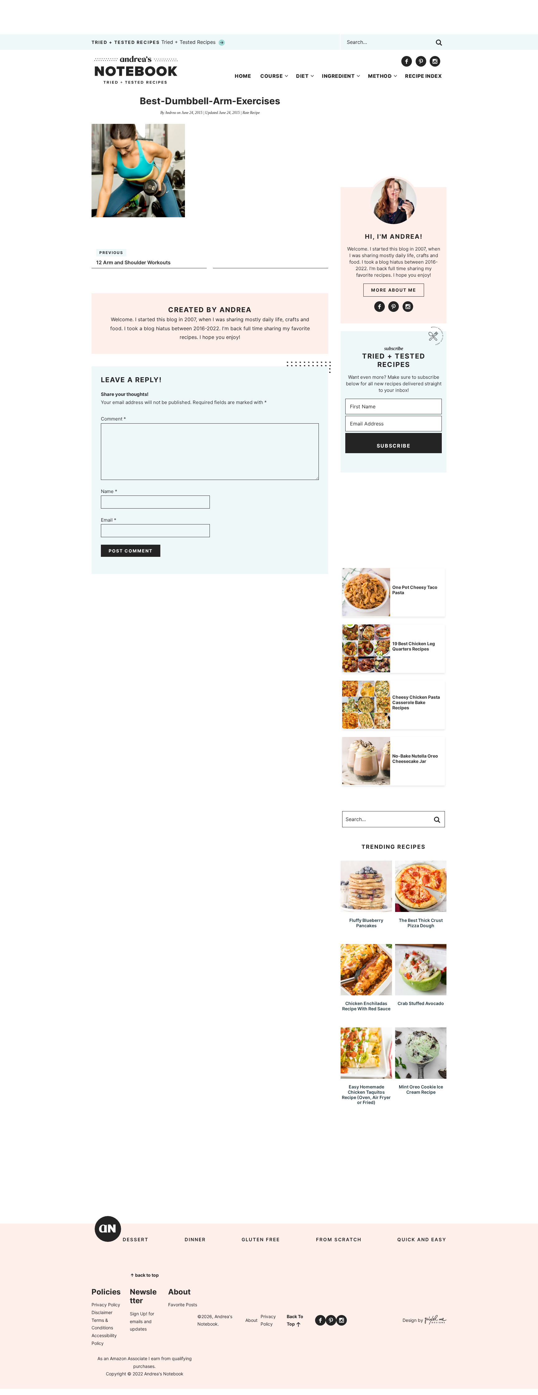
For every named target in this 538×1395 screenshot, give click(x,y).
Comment (113, 419)
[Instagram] (435, 61)
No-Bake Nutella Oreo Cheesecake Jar (415, 758)
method (380, 76)
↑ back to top (144, 1275)
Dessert (136, 1239)
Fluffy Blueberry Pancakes (366, 923)
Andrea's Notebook (136, 70)
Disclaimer (102, 1312)
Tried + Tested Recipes (154, 42)
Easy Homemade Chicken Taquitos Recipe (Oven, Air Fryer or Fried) (366, 1094)
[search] (439, 42)
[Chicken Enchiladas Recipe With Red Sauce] (366, 992)
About (251, 1320)
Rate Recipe (251, 112)
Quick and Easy (421, 1239)
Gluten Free (261, 1239)
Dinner (195, 1239)
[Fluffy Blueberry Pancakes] (366, 909)
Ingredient (338, 76)
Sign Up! (138, 1313)
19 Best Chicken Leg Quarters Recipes (413, 646)
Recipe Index (423, 76)
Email (108, 520)
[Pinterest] (421, 61)
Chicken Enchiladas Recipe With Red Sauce (366, 1006)
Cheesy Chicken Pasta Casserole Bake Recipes (416, 702)
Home (243, 76)
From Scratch (338, 1239)
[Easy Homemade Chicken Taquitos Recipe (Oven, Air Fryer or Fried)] (366, 1075)
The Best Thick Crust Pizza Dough (421, 923)
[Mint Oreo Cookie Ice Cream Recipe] (420, 1075)
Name (109, 491)
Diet (302, 76)
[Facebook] (406, 61)
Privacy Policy (106, 1304)
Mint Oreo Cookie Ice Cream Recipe (421, 1089)
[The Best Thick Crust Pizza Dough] (420, 909)
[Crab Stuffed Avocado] (420, 992)
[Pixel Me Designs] (434, 1320)
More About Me (393, 290)
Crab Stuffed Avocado (421, 1003)
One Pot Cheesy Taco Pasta (414, 590)
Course (271, 76)
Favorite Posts (182, 1304)
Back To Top (295, 1320)
